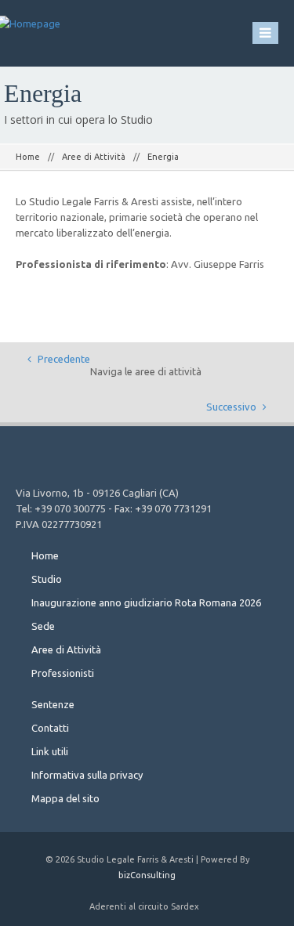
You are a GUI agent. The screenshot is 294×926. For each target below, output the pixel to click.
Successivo (232, 406)
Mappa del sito (65, 798)
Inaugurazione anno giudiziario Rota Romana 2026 (146, 602)
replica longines (197, 420)
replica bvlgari (135, 358)
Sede (43, 625)
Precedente (62, 358)
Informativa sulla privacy (87, 774)
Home (28, 156)
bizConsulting (147, 875)
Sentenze (52, 704)
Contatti (50, 727)
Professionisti (62, 672)
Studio (46, 578)
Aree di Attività (93, 156)
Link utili (49, 751)
